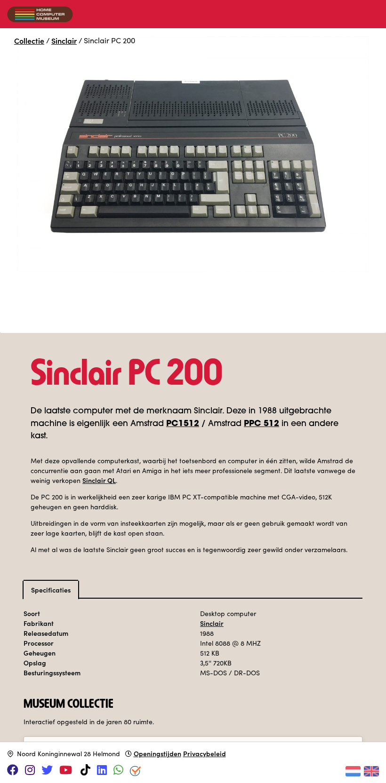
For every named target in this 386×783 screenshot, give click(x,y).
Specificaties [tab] (51, 589)
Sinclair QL (99, 480)
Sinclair (64, 40)
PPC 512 (261, 424)
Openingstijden (157, 753)
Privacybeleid (204, 753)
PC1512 (182, 424)
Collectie (29, 40)
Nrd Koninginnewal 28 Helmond (68, 753)
